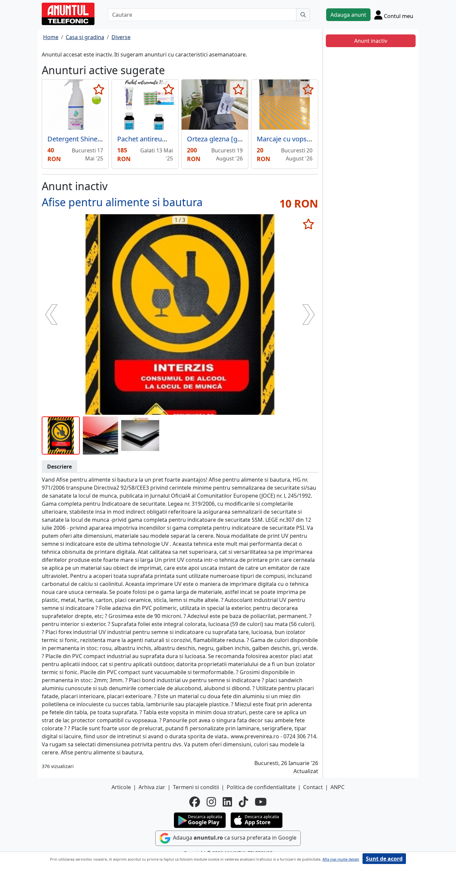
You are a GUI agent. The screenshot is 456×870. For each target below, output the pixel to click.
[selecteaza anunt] (98, 89)
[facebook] (194, 802)
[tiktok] (243, 802)
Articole (121, 787)
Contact (313, 787)
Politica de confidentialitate (261, 787)
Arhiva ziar (152, 787)
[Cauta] (303, 14)
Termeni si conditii (196, 787)
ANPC (337, 787)
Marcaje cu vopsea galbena (298, 138)
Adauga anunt (348, 14)
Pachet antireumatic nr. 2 (155, 138)
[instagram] (211, 802)
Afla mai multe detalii (340, 859)
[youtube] (261, 802)
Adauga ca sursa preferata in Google (234, 837)
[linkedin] (227, 802)
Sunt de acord (384, 858)
